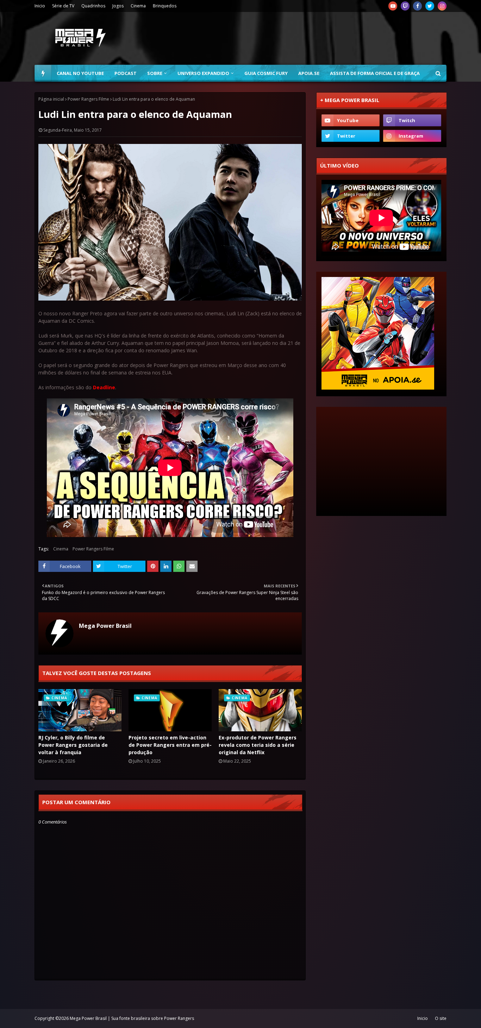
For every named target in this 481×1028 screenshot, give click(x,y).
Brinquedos (164, 6)
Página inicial (51, 99)
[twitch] (405, 6)
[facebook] (417, 6)
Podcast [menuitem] (125, 73)
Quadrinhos (93, 6)
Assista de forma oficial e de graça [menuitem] (375, 73)
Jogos (118, 6)
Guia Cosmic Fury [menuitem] (266, 73)
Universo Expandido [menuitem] (203, 73)
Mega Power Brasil (105, 626)
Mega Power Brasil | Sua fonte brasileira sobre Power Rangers (132, 1018)
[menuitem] (43, 73)
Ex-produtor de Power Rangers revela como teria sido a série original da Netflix (257, 745)
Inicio (40, 6)
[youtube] (392, 6)
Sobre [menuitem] (154, 73)
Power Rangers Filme (88, 99)
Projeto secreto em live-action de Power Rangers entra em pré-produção (170, 745)
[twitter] (429, 6)
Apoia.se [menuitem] (308, 73)
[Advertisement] (318, 38)
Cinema (138, 6)
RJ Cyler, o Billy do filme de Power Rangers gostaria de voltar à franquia (73, 745)
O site (440, 1018)
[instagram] (442, 6)
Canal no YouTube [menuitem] (80, 73)
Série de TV (63, 6)
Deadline (104, 387)
